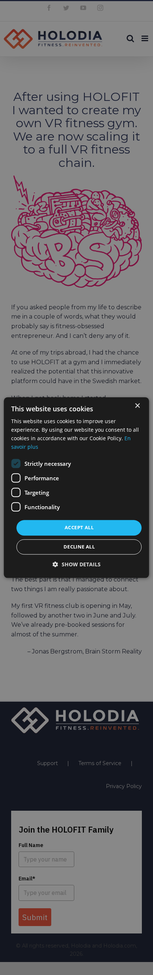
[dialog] (76, 487)
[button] (77, 564)
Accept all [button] (79, 527)
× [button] (137, 406)
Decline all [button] (79, 546)
